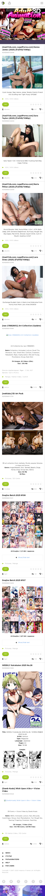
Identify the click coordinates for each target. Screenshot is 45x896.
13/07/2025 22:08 (8, 52)
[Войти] (9, 3)
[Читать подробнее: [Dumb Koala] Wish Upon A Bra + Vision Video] (5, 839)
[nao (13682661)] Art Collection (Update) (21, 326)
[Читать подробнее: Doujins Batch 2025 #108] (5, 569)
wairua (6, 387)
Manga (7, 377)
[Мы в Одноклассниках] (33, 881)
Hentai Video (16, 377)
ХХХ (6, 99)
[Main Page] (3, 3)
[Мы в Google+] (26, 881)
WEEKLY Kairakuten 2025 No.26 (17, 665)
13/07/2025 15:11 (7, 498)
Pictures (8, 478)
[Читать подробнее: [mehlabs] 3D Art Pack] (5, 484)
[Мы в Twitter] (11, 881)
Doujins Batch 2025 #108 (14, 495)
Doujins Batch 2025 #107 (14, 580)
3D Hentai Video (11, 833)
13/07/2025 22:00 (8, 189)
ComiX (25, 377)
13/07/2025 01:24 (8, 794)
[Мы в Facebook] (18, 881)
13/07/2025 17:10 (7, 396)
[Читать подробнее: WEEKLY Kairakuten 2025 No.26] (5, 777)
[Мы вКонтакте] (3, 881)
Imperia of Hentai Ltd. (26, 870)
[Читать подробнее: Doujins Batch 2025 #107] (5, 654)
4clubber (7, 489)
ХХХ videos (14, 99)
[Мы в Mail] (40, 881)
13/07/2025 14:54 (8, 583)
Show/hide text (24, 557)
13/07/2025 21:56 (8, 262)
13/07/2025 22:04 (8, 121)
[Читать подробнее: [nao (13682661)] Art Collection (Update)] (5, 382)
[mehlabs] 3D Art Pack (12, 394)
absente (6, 109)
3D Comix (16, 478)
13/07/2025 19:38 (8, 328)
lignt (5, 574)
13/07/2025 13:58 (8, 668)
